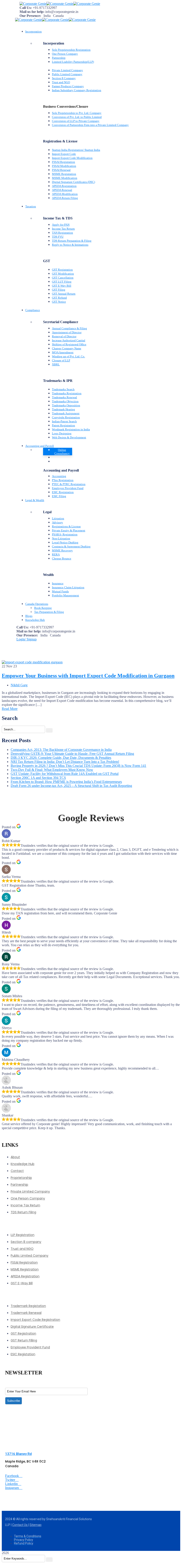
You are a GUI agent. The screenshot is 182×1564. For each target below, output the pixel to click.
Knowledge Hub (22, 1164)
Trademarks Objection (65, 401)
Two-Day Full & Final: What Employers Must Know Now (52, 770)
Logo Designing (61, 433)
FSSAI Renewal (61, 170)
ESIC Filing (59, 496)
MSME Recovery (62, 550)
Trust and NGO (61, 82)
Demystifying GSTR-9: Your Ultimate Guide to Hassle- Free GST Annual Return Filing (72, 754)
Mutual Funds (60, 591)
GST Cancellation (62, 277)
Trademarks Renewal (64, 397)
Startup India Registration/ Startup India (76, 150)
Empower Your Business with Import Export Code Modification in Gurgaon (88, 676)
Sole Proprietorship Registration (71, 49)
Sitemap (36, 1525)
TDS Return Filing (23, 1212)
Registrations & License (66, 526)
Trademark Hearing (63, 409)
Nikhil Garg (19, 685)
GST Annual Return (63, 293)
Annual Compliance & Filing (69, 328)
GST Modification (63, 273)
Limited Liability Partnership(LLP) (73, 61)
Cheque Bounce (61, 558)
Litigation (58, 518)
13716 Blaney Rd (18, 1454)
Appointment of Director (66, 332)
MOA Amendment (62, 352)
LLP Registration (22, 1235)
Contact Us (20, 1525)
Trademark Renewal (26, 1313)
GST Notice (59, 301)
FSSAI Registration (63, 162)
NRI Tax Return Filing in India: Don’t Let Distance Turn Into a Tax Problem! (65, 762)
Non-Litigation (61, 538)
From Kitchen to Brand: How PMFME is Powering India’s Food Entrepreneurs (66, 782)
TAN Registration (62, 232)
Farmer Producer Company (68, 86)
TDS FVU (57, 236)
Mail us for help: (32, 12)
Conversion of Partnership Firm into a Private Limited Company (90, 125)
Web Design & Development (69, 437)
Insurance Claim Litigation (68, 587)
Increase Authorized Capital (68, 340)
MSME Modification (64, 178)
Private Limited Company (67, 70)
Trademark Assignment (65, 413)
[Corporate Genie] (33, 4)
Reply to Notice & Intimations (70, 244)
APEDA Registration (64, 186)
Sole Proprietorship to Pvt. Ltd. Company (76, 113)
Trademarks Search (63, 389)
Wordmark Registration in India (71, 429)
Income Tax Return (63, 228)
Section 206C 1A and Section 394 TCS (38, 778)
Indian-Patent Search (64, 421)
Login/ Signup (26, 639)
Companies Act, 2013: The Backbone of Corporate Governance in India (61, 750)
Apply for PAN (60, 224)
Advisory (57, 522)
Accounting (59, 476)
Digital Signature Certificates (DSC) (73, 182)
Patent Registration (63, 425)
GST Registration (62, 269)
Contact (17, 1171)
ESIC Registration (63, 492)
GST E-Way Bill (61, 285)
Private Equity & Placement (68, 530)
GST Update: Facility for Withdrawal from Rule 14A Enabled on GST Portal (65, 774)
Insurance (57, 583)
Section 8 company (26, 1242)
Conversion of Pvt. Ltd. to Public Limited (77, 117)
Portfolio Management (65, 595)
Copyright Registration (66, 417)
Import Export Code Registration (35, 1319)
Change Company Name (66, 348)
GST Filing (58, 289)
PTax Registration (62, 480)
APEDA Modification (65, 194)
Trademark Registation (28, 1306)
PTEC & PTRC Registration (68, 484)
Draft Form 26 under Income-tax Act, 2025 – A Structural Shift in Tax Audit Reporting (71, 786)
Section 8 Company (64, 78)
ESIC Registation (23, 1354)
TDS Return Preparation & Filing (71, 240)
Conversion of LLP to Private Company (75, 121)
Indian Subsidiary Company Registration (76, 90)
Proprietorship (21, 1177)
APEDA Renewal (62, 190)
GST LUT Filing (61, 281)
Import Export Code (64, 154)
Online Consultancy (62, 451)
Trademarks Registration (66, 393)
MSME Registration (64, 174)
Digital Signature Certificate (32, 1326)
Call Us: (26, 8)
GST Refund (59, 297)
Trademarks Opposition (66, 405)
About (15, 1157)
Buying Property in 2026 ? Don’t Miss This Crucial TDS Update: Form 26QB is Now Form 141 (78, 766)
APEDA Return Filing (65, 198)
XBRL (56, 364)
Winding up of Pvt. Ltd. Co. (68, 356)
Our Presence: (30, 16)
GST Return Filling (24, 1340)
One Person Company (65, 53)
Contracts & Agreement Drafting (71, 546)
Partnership (58, 57)
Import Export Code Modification (72, 158)
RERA (56, 554)
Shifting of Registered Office (69, 344)
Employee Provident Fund (67, 488)
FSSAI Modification (64, 166)
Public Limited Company (67, 74)
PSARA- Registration (64, 534)
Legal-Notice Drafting (65, 542)
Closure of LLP (61, 360)
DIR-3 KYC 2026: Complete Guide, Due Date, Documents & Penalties (61, 758)
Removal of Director (64, 336)
